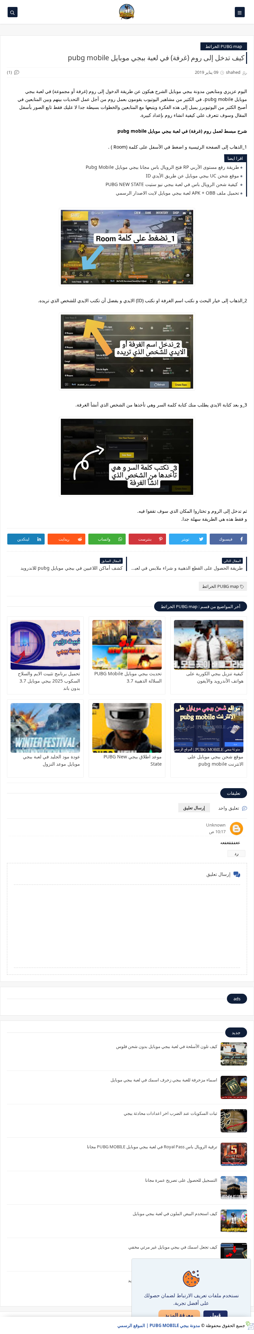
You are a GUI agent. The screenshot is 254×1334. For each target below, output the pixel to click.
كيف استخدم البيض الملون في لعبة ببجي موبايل (175, 1213)
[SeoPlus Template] (249, 1325)
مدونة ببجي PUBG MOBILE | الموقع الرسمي (158, 1325)
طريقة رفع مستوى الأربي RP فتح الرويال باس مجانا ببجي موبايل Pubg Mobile (162, 167)
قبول (215, 1315)
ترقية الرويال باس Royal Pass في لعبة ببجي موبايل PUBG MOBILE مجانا (152, 1147)
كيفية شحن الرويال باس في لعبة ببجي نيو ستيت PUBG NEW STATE (172, 184)
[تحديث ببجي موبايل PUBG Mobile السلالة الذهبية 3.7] (127, 645)
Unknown (216, 825)
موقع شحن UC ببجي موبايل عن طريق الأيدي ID (192, 175)
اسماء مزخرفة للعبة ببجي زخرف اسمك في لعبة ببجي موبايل (163, 1080)
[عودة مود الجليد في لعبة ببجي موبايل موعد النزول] (45, 728)
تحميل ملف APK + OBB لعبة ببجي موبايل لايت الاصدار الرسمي (177, 193)
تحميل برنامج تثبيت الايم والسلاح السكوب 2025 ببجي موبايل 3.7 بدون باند (49, 680)
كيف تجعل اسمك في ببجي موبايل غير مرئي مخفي (172, 1247)
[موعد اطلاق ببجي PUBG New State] (127, 728)
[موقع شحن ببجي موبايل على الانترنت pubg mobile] (208, 728)
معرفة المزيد (179, 1315)
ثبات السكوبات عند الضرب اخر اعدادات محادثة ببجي (170, 1113)
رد (236, 853)
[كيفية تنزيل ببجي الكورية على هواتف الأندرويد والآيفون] (208, 645)
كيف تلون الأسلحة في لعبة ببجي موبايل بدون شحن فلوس (166, 1046)
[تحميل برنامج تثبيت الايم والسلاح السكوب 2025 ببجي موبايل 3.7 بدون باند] (45, 645)
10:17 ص (217, 831)
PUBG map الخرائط (223, 46)
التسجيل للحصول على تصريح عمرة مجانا (181, 1180)
